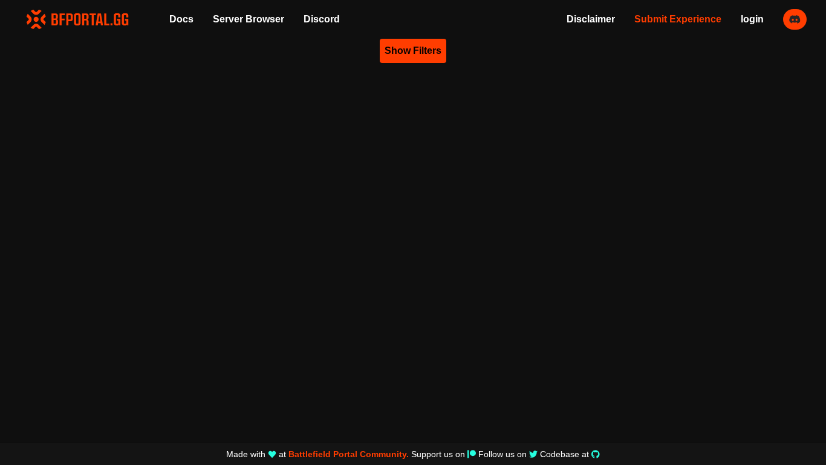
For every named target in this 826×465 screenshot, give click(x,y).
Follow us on (502, 454)
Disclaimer (591, 19)
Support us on (438, 454)
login (752, 19)
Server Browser (248, 19)
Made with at (317, 454)
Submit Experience (677, 19)
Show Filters (413, 50)
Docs (181, 19)
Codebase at (564, 454)
